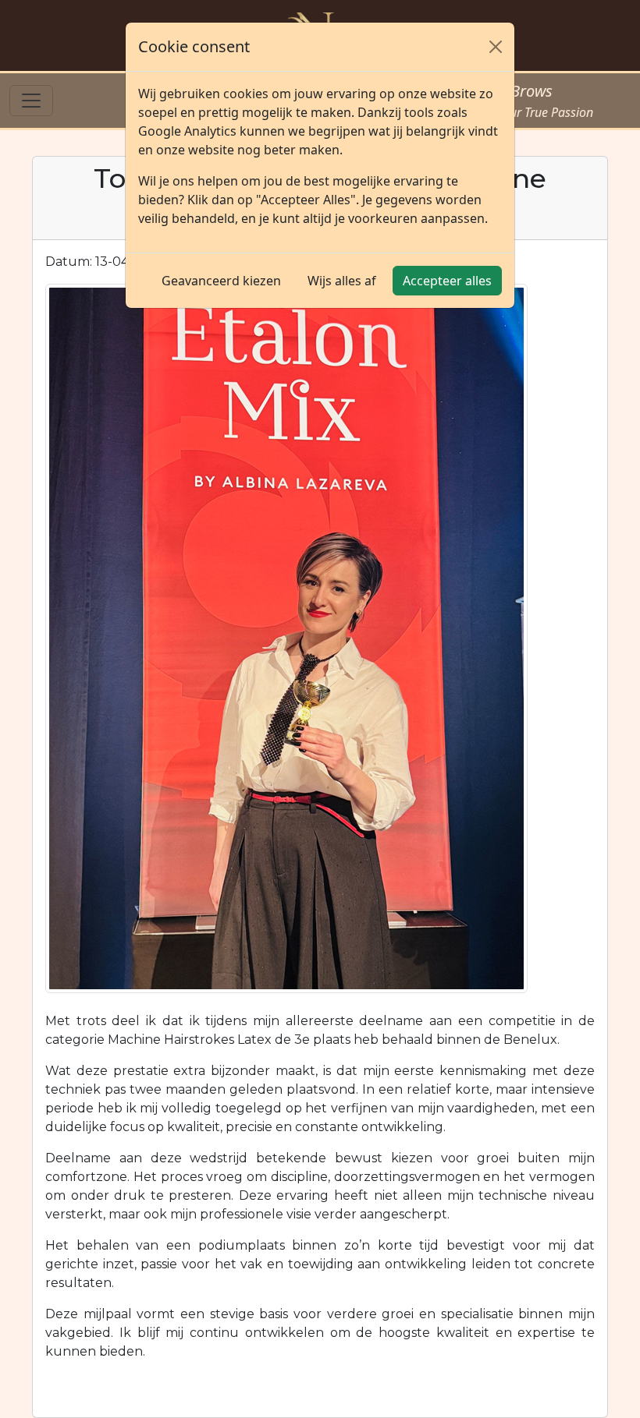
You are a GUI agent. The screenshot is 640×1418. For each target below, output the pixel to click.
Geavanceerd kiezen (221, 280)
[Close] (495, 46)
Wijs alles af (342, 280)
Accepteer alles (447, 280)
